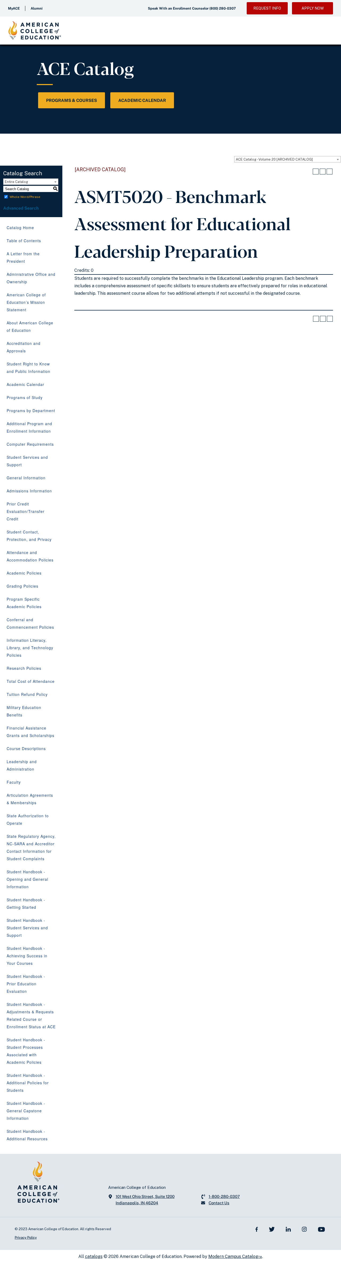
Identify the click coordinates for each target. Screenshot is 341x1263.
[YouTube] (321, 1229)
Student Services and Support (27, 461)
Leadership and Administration (22, 765)
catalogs (94, 1256)
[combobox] (287, 159)
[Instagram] (304, 1229)
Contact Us (219, 1203)
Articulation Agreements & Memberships (30, 798)
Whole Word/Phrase (25, 197)
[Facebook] (256, 1229)
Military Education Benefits (24, 711)
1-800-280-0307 (224, 1196)
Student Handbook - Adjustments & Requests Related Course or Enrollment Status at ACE (31, 1015)
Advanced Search (21, 208)
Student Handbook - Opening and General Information (27, 879)
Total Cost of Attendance (31, 681)
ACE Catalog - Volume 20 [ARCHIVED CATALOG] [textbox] (274, 159)
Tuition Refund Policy (27, 694)
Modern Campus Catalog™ (235, 1256)
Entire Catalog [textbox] (16, 182)
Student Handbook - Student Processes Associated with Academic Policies (26, 1051)
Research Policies (24, 668)
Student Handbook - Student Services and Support (27, 928)
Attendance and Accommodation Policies (30, 556)
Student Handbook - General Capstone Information (26, 1111)
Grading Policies (22, 586)
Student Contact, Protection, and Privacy (29, 535)
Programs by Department (31, 410)
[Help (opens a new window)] (329, 171)
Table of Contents (24, 240)
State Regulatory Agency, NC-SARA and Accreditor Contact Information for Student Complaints (31, 847)
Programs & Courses (71, 100)
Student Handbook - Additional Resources (27, 1135)
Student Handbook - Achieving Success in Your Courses (27, 956)
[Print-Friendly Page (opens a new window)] (323, 171)
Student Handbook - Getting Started (26, 903)
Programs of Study (25, 397)
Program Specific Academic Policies (24, 602)
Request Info (267, 8)
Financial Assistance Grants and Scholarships (30, 731)
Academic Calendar (142, 100)
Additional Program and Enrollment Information (29, 427)
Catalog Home (20, 227)
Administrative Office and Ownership (31, 278)
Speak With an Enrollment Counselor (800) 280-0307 (192, 8)
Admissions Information (29, 490)
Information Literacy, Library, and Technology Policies (30, 648)
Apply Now (313, 8)
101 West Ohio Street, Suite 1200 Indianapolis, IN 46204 (145, 1199)
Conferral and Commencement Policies (30, 623)
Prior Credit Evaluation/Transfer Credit (25, 511)
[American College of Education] (34, 30)
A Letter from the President (23, 257)
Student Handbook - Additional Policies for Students (28, 1083)
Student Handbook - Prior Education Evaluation (26, 984)
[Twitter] (272, 1229)
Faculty (14, 782)
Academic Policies (24, 573)
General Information (26, 477)
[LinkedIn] (288, 1229)
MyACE (14, 8)
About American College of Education (30, 326)
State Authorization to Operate (28, 819)
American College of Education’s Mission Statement (26, 302)
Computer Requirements (30, 444)
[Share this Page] (316, 171)
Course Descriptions (26, 748)
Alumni (37, 8)
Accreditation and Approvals (23, 347)
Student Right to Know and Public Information (28, 367)
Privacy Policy (26, 1238)
